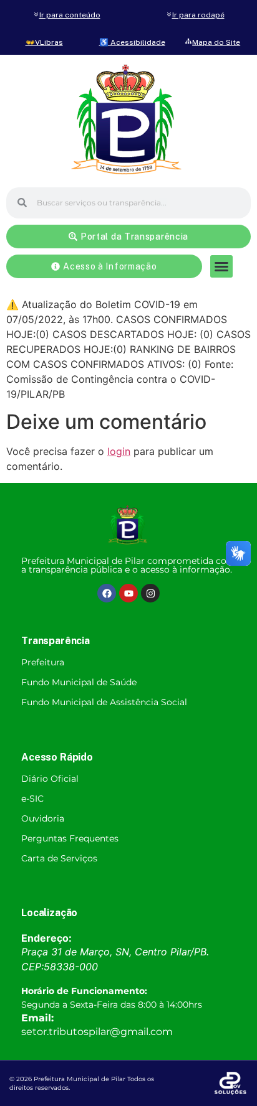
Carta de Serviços (59, 858)
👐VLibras (44, 42)
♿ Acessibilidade (132, 42)
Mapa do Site (216, 42)
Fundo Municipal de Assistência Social (104, 702)
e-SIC (32, 798)
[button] (221, 266)
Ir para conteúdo (69, 15)
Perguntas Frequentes (70, 838)
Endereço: (46, 938)
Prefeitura (42, 662)
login (118, 451)
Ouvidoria (42, 818)
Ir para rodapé (198, 15)
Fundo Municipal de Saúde (79, 682)
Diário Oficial (50, 778)
